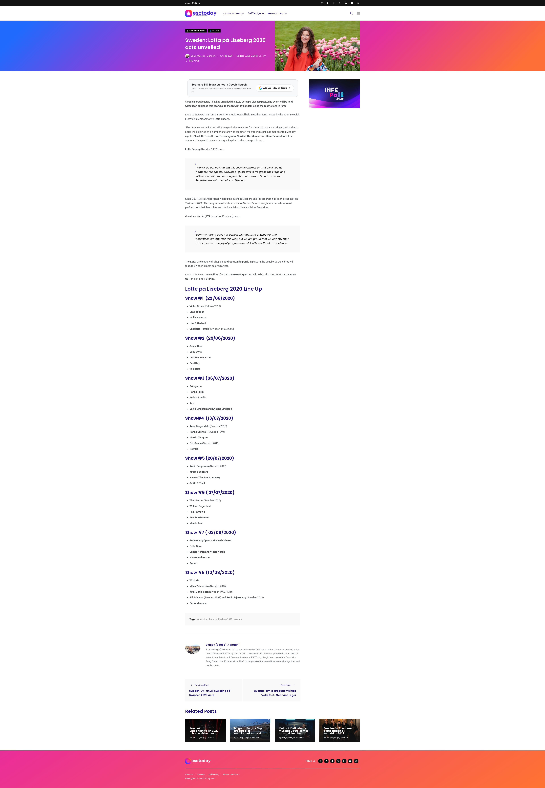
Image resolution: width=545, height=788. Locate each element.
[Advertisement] (334, 132)
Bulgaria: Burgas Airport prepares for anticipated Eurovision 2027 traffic (250, 732)
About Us (189, 774)
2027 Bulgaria (256, 13)
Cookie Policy (213, 774)
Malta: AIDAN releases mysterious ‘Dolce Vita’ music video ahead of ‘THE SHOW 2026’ (294, 732)
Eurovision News (232, 13)
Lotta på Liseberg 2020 (220, 619)
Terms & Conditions (230, 774)
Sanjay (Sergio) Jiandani (222, 644)
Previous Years (276, 13)
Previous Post (202, 685)
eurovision (202, 619)
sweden (238, 619)
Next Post (286, 685)
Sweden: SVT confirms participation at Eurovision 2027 (338, 730)
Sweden (215, 31)
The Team (200, 774)
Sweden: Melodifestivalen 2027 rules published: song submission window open (203, 733)
